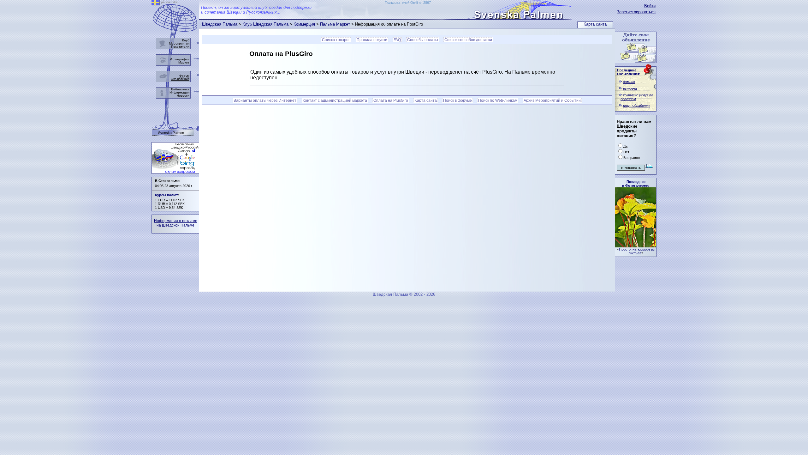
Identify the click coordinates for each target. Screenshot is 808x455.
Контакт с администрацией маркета (335, 100)
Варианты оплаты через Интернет (265, 100)
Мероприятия (179, 43)
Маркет (183, 62)
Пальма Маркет (335, 24)
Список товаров (336, 40)
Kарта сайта (425, 100)
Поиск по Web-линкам (497, 100)
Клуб (185, 40)
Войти (650, 5)
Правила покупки (372, 40)
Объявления (180, 79)
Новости (183, 95)
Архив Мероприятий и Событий (552, 100)
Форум (184, 75)
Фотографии (179, 59)
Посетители (180, 46)
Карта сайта (595, 24)
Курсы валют (166, 195)
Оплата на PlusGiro (390, 100)
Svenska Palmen (171, 133)
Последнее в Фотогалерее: (635, 183)
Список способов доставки (468, 40)
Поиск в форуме (457, 100)
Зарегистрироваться (636, 11)
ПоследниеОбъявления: (628, 72)
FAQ (397, 40)
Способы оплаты (422, 40)
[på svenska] (156, 3)
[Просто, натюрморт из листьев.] (635, 245)
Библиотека (180, 89)
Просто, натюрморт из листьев (637, 251)
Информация (179, 92)
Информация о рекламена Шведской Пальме (175, 223)
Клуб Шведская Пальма (265, 24)
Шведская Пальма (219, 24)
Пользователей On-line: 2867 (408, 2)
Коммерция (304, 24)
